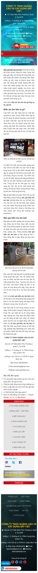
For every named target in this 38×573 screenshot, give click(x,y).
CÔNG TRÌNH (25, 501)
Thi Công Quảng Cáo (20, 406)
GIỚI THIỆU (25, 496)
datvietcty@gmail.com (21, 366)
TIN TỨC (25, 510)
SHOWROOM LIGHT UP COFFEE (18, 506)
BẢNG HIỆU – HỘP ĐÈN (19, 411)
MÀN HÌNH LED (19, 447)
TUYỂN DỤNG (18, 515)
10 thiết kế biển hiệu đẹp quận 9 (15, 392)
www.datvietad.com (22, 370)
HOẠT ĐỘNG (14, 510)
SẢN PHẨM (12, 501)
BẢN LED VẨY (19, 431)
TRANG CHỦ (13, 496)
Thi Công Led (19, 426)
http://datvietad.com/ (20, 328)
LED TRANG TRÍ (19, 442)
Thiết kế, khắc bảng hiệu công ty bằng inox (19, 384)
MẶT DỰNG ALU (19, 416)
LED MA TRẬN (19, 437)
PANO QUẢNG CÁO (19, 421)
